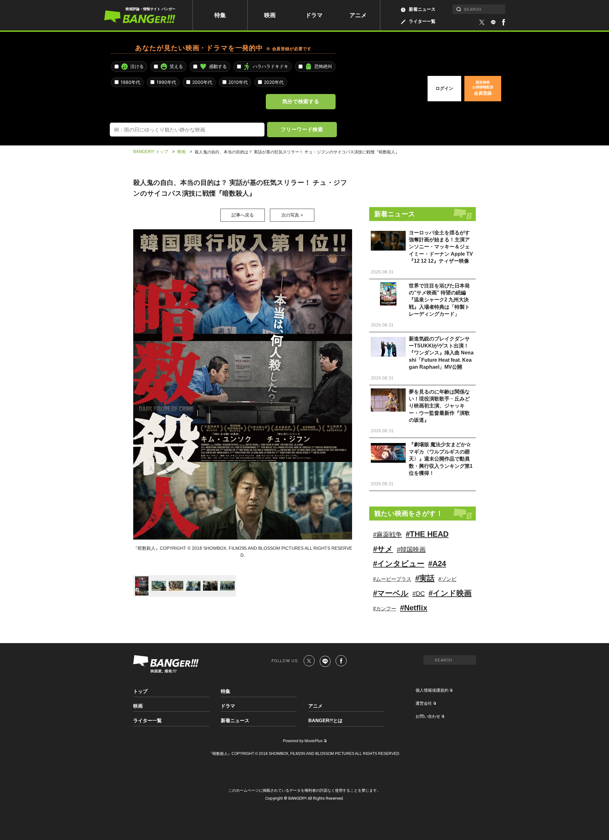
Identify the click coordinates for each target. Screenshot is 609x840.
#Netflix (413, 607)
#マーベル (391, 593)
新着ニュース (422, 9)
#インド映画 (450, 593)
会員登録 (482, 88)
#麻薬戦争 (387, 534)
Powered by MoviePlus (303, 741)
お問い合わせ (428, 716)
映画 (270, 15)
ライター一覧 (422, 21)
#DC (418, 593)
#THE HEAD (427, 534)
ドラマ (314, 15)
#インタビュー (398, 563)
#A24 (437, 563)
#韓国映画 (411, 549)
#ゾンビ (447, 579)
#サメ (383, 549)
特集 (220, 15)
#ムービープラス (392, 579)
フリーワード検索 (302, 129)
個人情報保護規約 (432, 690)
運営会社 (424, 703)
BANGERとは (325, 720)
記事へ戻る (243, 215)
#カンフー (384, 608)
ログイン (444, 88)
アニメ (358, 15)
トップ (140, 691)
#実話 (425, 578)
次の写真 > (292, 215)
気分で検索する (300, 101)
